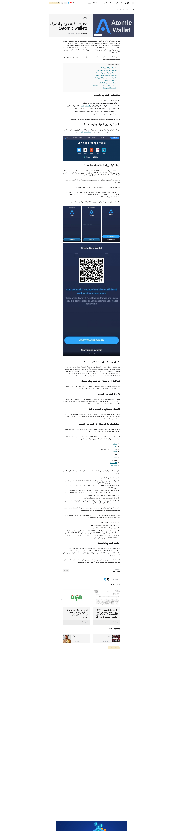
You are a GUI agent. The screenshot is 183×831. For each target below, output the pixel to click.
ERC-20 (87, 106)
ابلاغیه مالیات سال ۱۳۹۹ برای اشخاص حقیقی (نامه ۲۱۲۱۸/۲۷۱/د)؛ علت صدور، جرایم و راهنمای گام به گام (107, 613)
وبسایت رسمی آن (86, 132)
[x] (108, 579)
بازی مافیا (107, 636)
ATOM (115, 444)
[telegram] (68, 3)
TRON (115, 452)
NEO (115, 457)
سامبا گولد (76, 636)
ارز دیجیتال (66, 570)
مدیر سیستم (115, 621)
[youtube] (71, 3)
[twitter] (73, 3)
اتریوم (82, 106)
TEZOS (115, 447)
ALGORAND (113, 463)
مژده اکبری (85, 17)
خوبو (127, 3)
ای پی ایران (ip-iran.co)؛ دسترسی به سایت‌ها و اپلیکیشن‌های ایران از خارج (77, 613)
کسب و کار (61, 599)
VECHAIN (114, 466)
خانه (133, 10)
